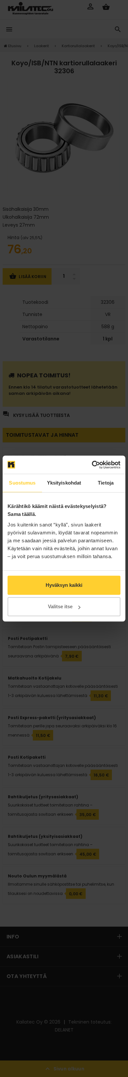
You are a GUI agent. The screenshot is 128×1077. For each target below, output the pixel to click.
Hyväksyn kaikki (64, 585)
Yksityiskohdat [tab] (64, 483)
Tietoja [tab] (106, 483)
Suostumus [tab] (22, 483)
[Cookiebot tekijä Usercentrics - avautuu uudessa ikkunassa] (92, 464)
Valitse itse (60, 606)
